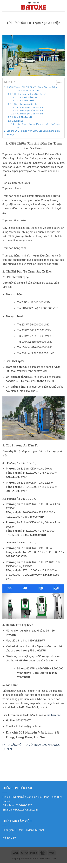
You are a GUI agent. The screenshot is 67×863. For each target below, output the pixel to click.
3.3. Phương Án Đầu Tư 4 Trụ (30, 114)
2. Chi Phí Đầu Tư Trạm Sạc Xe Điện (29, 94)
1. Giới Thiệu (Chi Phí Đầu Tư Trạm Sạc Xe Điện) (32, 87)
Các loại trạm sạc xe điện (28, 90)
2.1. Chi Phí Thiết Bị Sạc (27, 97)
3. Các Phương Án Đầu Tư (25, 104)
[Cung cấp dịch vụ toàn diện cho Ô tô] (33, 5)
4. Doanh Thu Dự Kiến (22, 117)
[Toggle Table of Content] (57, 82)
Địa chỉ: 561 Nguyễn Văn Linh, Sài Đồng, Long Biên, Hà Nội (33, 132)
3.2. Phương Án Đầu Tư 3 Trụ (30, 111)
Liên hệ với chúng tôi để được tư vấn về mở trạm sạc (38, 125)
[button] (4, 6)
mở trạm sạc (53, 715)
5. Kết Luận (17, 121)
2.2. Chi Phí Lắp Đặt (25, 100)
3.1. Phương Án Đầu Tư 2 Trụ (30, 107)
